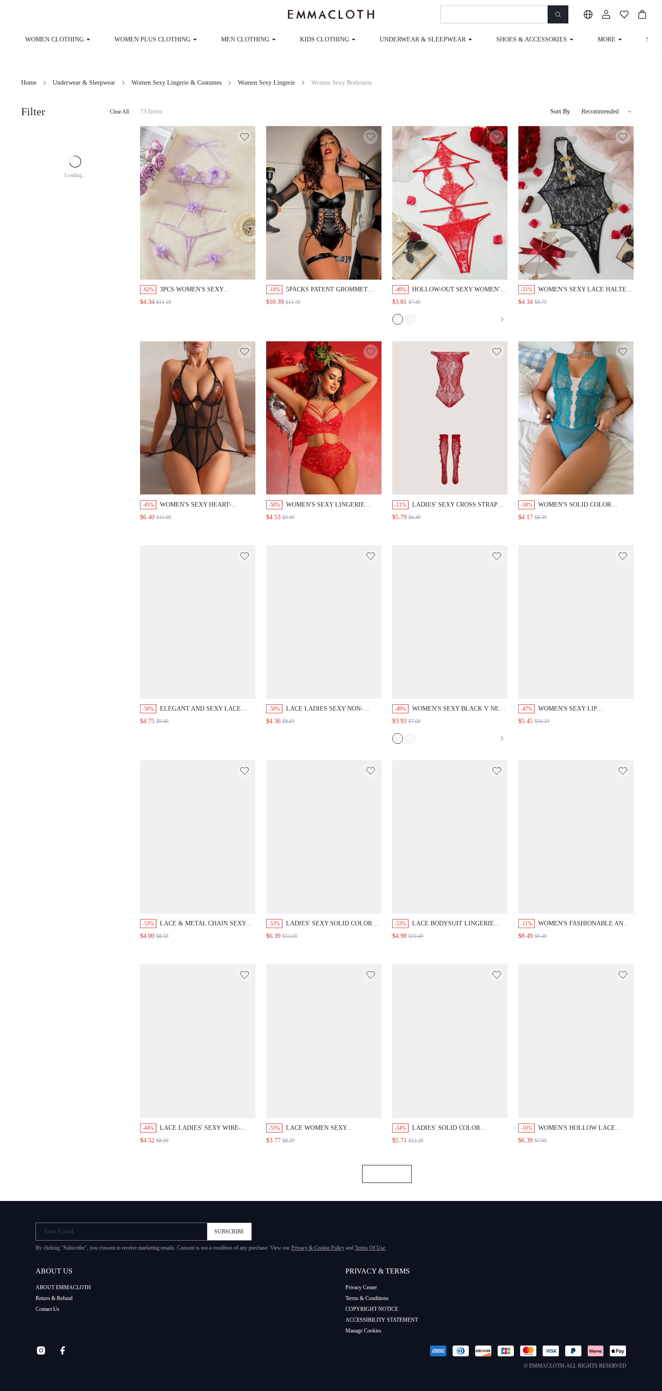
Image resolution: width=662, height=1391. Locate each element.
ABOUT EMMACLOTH (63, 1287)
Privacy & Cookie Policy (318, 1248)
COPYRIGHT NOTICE (371, 1309)
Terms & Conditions (367, 1298)
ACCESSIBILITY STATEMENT (381, 1320)
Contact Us (47, 1309)
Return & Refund (54, 1298)
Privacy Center (361, 1287)
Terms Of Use (370, 1248)
